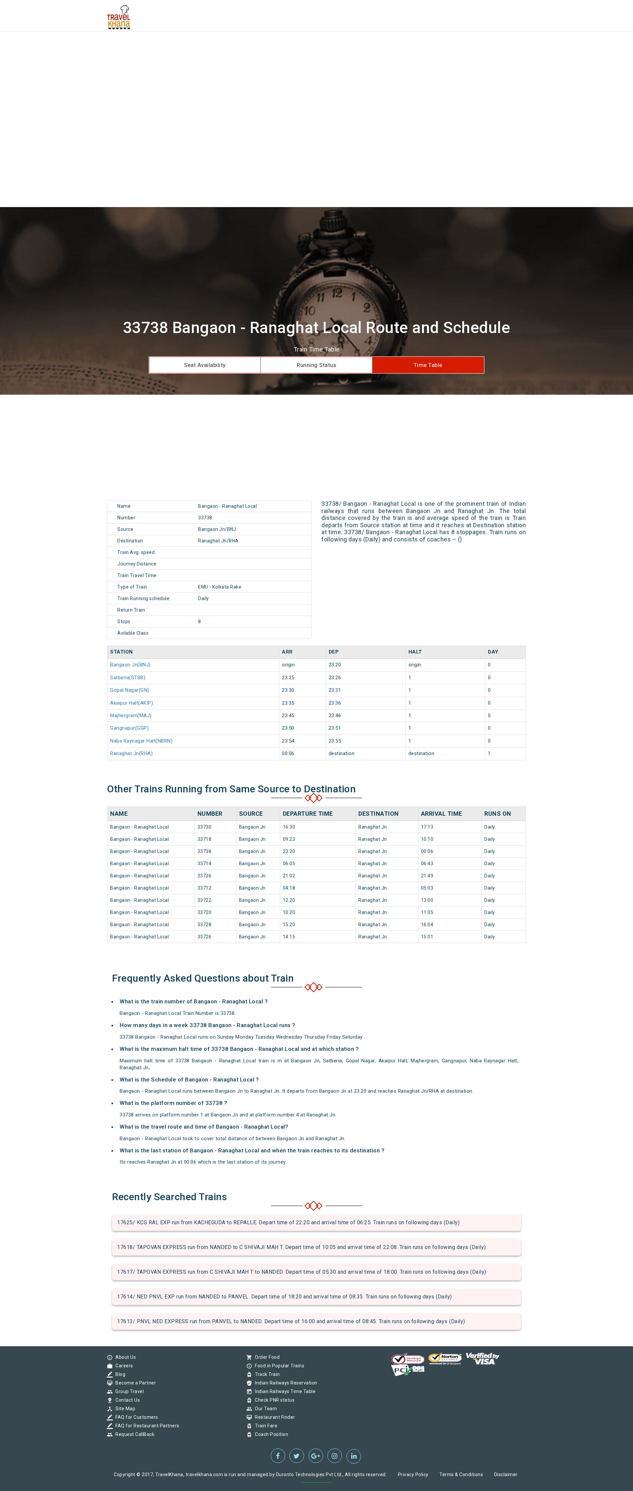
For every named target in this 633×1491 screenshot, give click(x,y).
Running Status (316, 365)
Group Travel (128, 1391)
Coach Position (270, 1434)
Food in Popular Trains (278, 1365)
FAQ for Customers (135, 1417)
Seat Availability (205, 365)
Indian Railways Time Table (284, 1391)
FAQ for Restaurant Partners (145, 1425)
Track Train (266, 1374)
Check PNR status (273, 1400)
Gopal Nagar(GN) (129, 690)
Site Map (123, 1408)
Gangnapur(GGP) (129, 728)
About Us (124, 1357)
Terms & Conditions (461, 1474)
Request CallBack (133, 1434)
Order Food (266, 1357)
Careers (122, 1365)
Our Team (264, 1408)
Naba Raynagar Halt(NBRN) (141, 741)
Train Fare (264, 1425)
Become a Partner (134, 1382)
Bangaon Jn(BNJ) (130, 665)
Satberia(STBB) (127, 678)
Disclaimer (506, 1474)
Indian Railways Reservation (284, 1382)
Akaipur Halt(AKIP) (131, 703)
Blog (118, 1374)
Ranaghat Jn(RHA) (131, 753)
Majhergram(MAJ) (131, 715)
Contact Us (126, 1400)
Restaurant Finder (273, 1417)
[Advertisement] (198, 46)
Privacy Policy (413, 1474)
